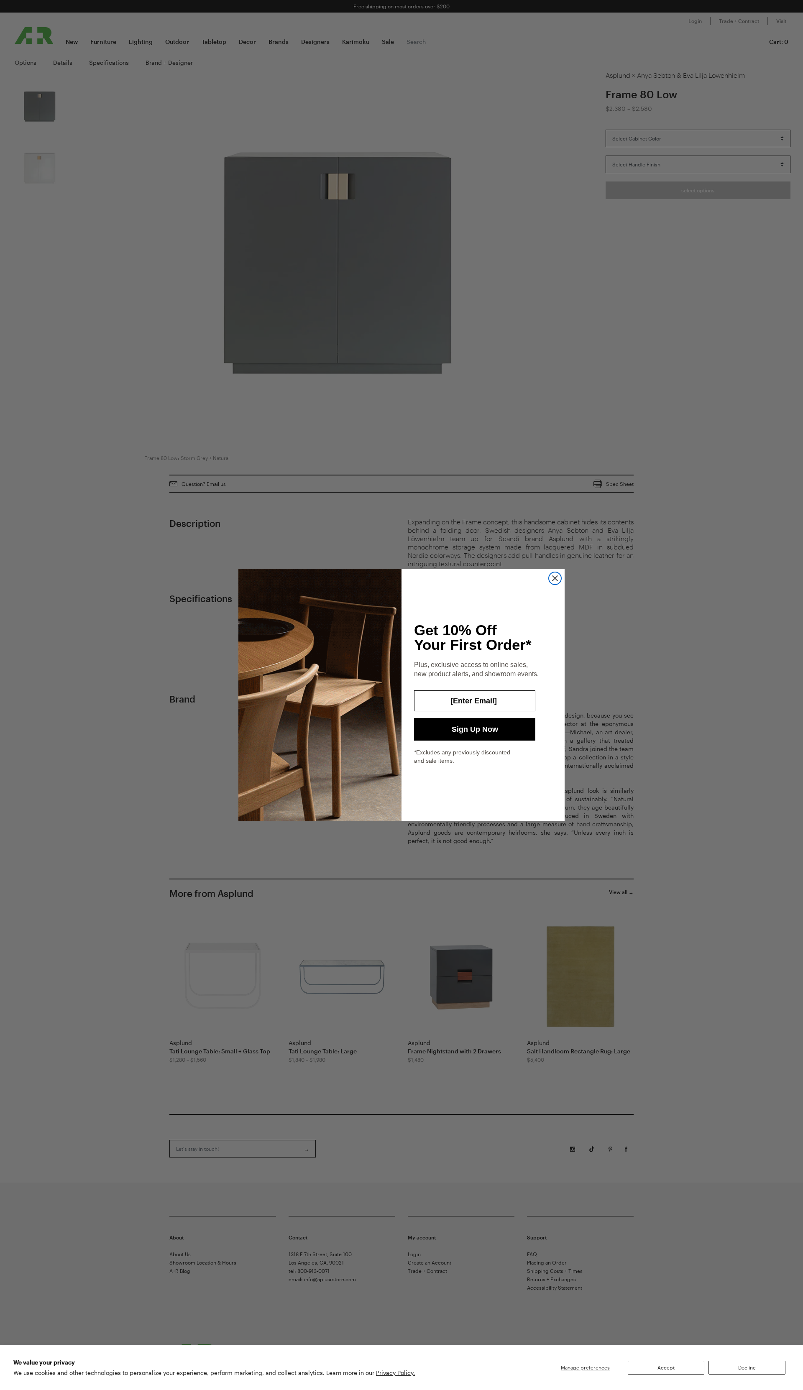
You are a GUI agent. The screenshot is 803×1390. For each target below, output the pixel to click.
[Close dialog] (555, 578)
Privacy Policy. (395, 1372)
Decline (747, 1367)
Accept (666, 1367)
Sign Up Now (475, 729)
